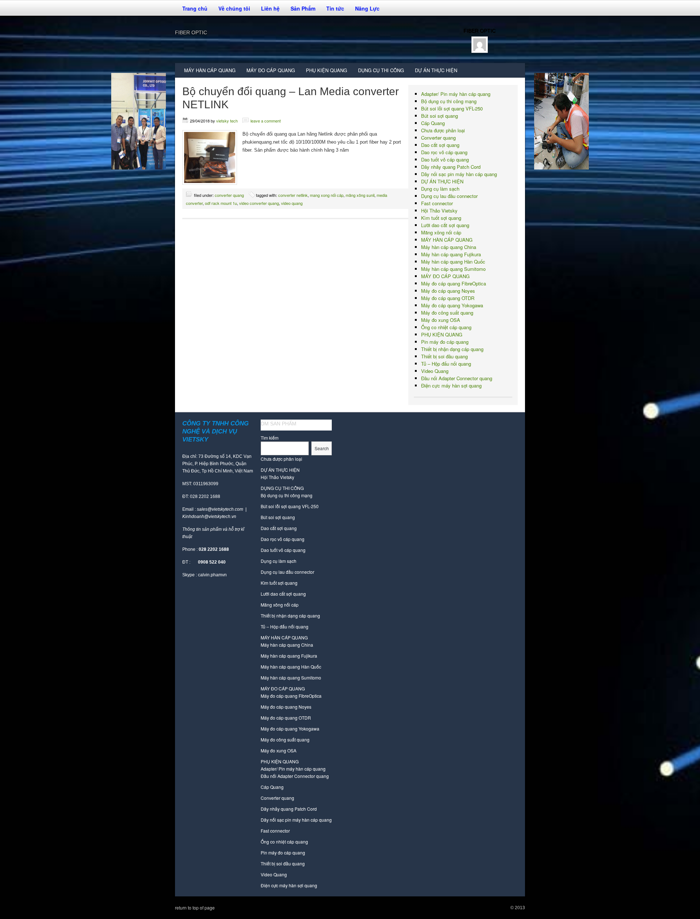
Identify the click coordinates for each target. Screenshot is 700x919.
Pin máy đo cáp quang (444, 341)
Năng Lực (367, 8)
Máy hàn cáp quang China (448, 247)
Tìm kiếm (270, 438)
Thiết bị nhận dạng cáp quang (452, 349)
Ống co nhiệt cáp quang (446, 327)
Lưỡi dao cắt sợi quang (445, 225)
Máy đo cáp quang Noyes (448, 290)
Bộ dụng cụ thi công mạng (449, 101)
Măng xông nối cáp (441, 232)
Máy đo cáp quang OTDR (447, 298)
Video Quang (434, 370)
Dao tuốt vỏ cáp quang (445, 159)
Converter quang (229, 195)
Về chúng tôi (231, 10)
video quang (292, 203)
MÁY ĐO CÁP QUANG (268, 72)
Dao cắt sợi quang (440, 144)
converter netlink (293, 195)
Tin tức (335, 8)
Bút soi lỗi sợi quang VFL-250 (452, 108)
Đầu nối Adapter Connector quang (456, 378)
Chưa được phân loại (443, 130)
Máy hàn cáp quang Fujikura (451, 254)
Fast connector (437, 203)
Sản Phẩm (300, 10)
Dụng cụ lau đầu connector (449, 195)
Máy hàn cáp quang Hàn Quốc (453, 261)
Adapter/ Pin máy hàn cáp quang (455, 93)
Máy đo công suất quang (447, 312)
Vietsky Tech (227, 121)
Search (322, 448)
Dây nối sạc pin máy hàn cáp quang (459, 174)
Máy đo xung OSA (440, 319)
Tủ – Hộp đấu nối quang (446, 363)
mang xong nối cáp (326, 195)
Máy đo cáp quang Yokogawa (452, 305)
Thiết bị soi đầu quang (444, 356)
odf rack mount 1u (221, 203)
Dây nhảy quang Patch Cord (451, 166)
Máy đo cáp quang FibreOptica (453, 283)
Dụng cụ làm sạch (440, 188)
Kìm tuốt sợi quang (441, 217)
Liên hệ (270, 8)
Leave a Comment (265, 121)
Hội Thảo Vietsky (439, 210)
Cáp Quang (433, 123)
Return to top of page (195, 907)
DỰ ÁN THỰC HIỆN (436, 70)
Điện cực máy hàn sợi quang (451, 385)
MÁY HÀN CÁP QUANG (207, 72)
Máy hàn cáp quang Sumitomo (453, 268)
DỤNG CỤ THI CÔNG (378, 72)
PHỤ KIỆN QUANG (323, 72)
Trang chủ (194, 8)
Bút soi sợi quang (439, 115)
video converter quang (259, 203)
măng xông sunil (360, 195)
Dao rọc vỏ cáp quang (444, 152)
